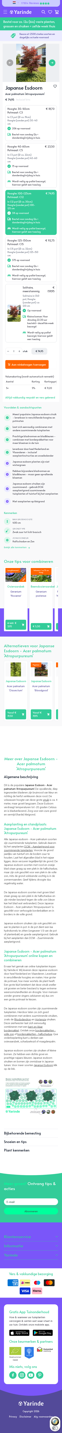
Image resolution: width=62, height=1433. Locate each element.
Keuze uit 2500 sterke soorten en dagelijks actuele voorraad (37, 35)
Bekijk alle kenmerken (15, 547)
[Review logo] (29, 1354)
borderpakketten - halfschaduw (34, 1034)
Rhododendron (22, 1019)
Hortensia (40, 1019)
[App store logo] (19, 1333)
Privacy (13, 1416)
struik (46, 800)
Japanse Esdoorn (43, 1065)
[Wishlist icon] (22, 571)
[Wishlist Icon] (55, 86)
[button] (5, 12)
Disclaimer (25, 1416)
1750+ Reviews (30, 3)
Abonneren (31, 1211)
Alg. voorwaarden (43, 1416)
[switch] (55, 1428)
